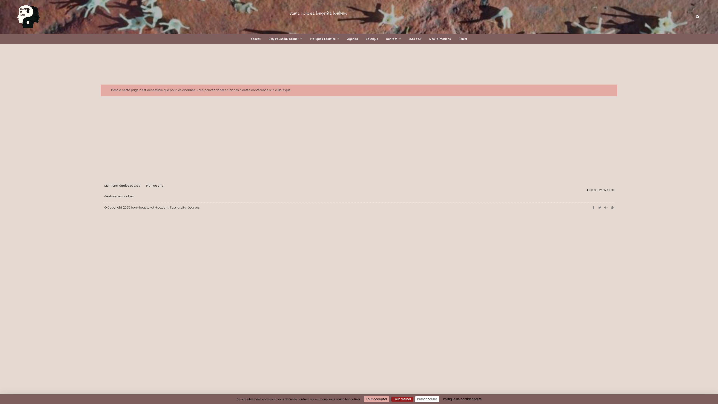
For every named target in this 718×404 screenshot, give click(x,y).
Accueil (256, 39)
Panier (463, 39)
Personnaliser (427, 399)
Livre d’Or (415, 39)
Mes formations (440, 39)
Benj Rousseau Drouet (284, 39)
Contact (391, 39)
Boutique (372, 39)
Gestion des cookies (119, 196)
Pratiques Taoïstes (323, 39)
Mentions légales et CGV (122, 186)
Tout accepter (376, 399)
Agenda (352, 39)
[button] (697, 17)
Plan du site (154, 186)
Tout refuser (402, 399)
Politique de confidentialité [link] (462, 399)
